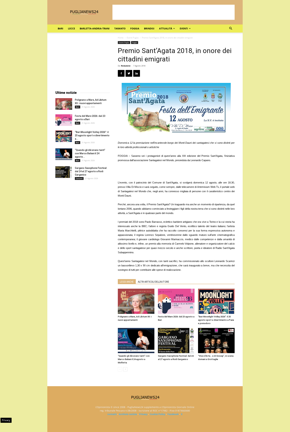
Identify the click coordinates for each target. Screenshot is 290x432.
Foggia (134, 28)
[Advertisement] (173, 12)
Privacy (143, 414)
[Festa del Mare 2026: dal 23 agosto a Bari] (176, 301)
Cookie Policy (157, 414)
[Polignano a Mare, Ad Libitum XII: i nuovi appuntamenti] (136, 301)
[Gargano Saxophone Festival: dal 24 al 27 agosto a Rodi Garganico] (176, 340)
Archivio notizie (128, 414)
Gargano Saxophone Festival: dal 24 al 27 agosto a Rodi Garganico (91, 171)
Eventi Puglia (133, 37)
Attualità (165, 28)
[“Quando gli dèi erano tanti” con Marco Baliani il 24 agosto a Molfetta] (136, 340)
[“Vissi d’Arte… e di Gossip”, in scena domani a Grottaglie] (216, 340)
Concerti (79, 178)
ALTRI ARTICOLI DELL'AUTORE (153, 281)
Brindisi (149, 28)
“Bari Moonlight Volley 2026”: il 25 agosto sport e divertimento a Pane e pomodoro (216, 320)
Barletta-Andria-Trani (95, 28)
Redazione (126, 65)
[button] (231, 28)
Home (121, 37)
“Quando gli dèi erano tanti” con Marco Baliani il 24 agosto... (90, 153)
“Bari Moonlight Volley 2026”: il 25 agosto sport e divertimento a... (92, 135)
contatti (112, 414)
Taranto (120, 28)
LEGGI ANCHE (127, 281)
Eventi (184, 28)
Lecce (71, 28)
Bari (60, 28)
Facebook (173, 414)
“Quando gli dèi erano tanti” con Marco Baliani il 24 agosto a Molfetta (134, 359)
